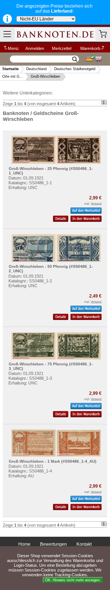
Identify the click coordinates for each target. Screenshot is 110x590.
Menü (13, 48)
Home (24, 544)
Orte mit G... (12, 76)
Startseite (10, 69)
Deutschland (36, 69)
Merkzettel (61, 48)
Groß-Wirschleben (45, 76)
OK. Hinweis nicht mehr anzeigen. (73, 580)
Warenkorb (90, 48)
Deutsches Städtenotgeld (74, 69)
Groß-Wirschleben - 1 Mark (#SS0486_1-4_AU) (52, 461)
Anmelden (34, 48)
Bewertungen (53, 544)
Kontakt (84, 544)
